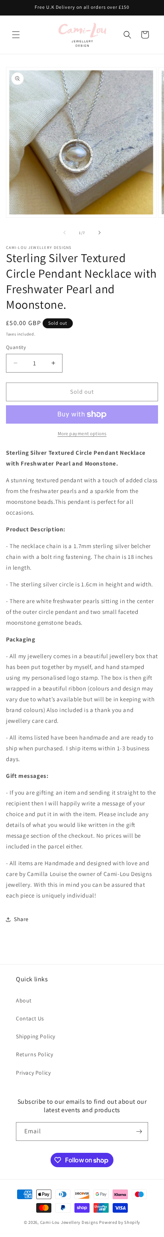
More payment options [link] (82, 433)
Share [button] (21, 919)
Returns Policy (34, 1054)
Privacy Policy (33, 1072)
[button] (16, 34)
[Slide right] (99, 232)
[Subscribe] (139, 1131)
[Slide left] (64, 232)
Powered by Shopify (119, 1222)
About (24, 1000)
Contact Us (30, 1018)
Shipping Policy (35, 1036)
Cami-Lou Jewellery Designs (69, 1222)
